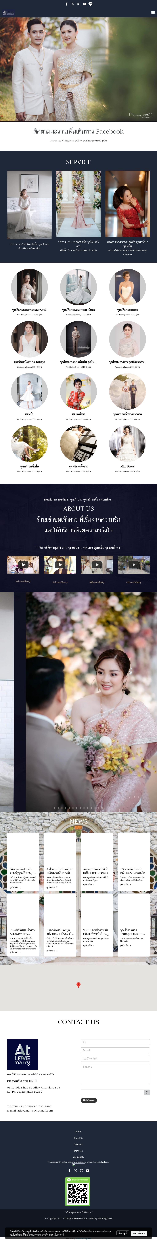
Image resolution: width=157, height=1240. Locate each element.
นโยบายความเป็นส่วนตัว (37, 1234)
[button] (78, 985)
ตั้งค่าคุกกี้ (123, 1233)
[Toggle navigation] (153, 12)
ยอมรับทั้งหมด (139, 1233)
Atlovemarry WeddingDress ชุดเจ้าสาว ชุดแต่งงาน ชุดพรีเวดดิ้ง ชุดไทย (78, 140)
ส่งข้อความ (90, 1100)
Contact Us (78, 1157)
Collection (78, 1144)
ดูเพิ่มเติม (14, 887)
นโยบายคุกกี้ (59, 1234)
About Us (78, 1138)
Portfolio (78, 1151)
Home (78, 1131)
